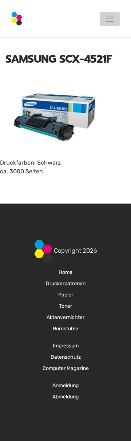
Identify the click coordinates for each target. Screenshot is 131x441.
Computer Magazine (66, 368)
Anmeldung (65, 385)
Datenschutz (66, 357)
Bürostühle (65, 329)
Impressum (66, 346)
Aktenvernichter (65, 317)
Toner (65, 306)
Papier (65, 295)
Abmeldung (65, 397)
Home (65, 272)
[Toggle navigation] (110, 19)
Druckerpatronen (66, 283)
